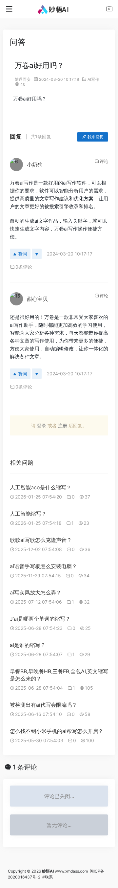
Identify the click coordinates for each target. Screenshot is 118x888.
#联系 (47, 877)
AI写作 (93, 79)
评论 (104, 161)
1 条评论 (25, 767)
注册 (62, 425)
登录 (41, 425)
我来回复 (95, 136)
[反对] (37, 254)
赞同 (22, 253)
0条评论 (23, 267)
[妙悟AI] (59, 9)
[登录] (109, 9)
